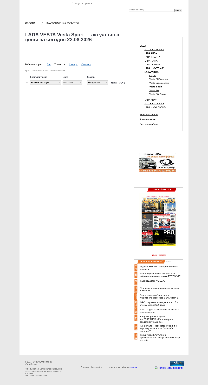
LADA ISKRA (150, 60)
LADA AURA (150, 53)
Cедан (152, 75)
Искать (178, 10)
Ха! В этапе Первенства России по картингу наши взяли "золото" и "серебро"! (158, 328)
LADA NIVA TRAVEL (154, 68)
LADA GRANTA (152, 57)
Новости (29, 23)
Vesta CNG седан (158, 79)
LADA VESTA (151, 72)
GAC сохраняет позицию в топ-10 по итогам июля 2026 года (159, 303)
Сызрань (86, 64)
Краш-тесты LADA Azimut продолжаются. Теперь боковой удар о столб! (160, 337)
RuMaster (133, 367)
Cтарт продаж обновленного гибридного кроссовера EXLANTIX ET (160, 296)
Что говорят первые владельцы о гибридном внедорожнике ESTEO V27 (160, 275)
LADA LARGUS (152, 64)
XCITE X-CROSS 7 (154, 49)
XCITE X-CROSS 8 (154, 103)
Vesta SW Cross (157, 94)
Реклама (85, 367)
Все (49, 64)
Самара (73, 64)
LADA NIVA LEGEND (155, 107)
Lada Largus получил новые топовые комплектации (159, 310)
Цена (114, 82)
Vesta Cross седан (159, 83)
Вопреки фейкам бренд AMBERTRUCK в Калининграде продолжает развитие (156, 319)
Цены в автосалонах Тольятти (59, 23)
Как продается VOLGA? (152, 280)
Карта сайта (97, 367)
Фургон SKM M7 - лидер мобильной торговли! (159, 267)
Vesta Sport (155, 86)
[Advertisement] (76, 114)
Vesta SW (154, 90)
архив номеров (159, 255)
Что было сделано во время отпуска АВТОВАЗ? (159, 289)
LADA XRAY (150, 100)
